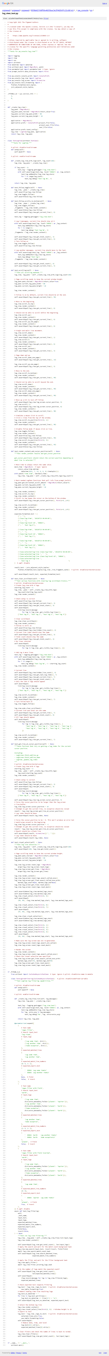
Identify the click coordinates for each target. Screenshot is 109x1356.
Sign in (104, 3)
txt (100, 1353)
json (105, 1353)
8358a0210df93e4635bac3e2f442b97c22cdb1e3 (52, 10)
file (46, 18)
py (91, 10)
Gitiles (13, 1353)
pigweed (6, 10)
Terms (24, 1353)
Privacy (18, 1353)
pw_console (83, 10)
